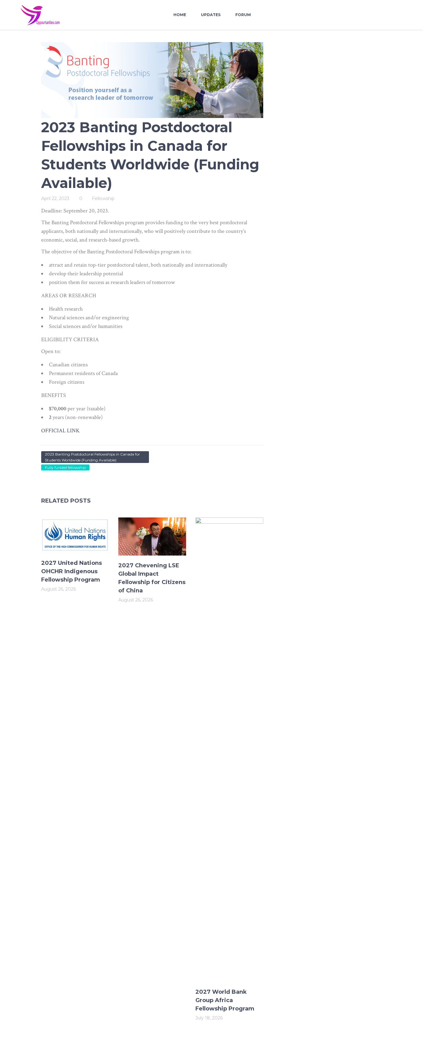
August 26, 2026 (58, 589)
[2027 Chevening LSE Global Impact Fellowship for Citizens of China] (152, 536)
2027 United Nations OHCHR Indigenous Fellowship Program (71, 571)
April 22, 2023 (55, 198)
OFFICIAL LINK (60, 430)
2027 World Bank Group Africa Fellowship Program (224, 1000)
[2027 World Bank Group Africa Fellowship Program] (229, 749)
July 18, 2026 (209, 1018)
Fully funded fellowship (65, 467)
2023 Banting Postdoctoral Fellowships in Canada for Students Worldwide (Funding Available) (92, 457)
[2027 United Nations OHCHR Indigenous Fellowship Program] (75, 535)
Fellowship (103, 198)
